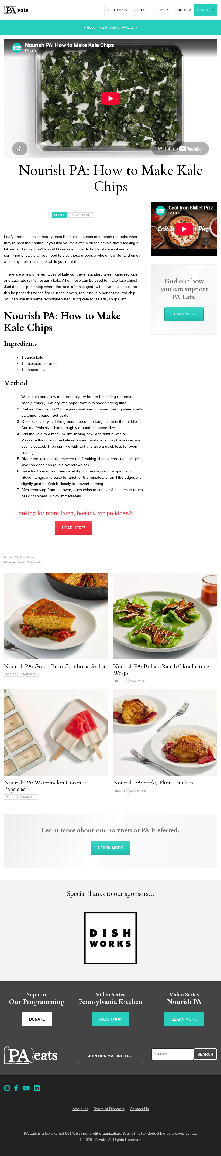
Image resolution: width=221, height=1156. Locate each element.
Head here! (73, 528)
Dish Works (34, 562)
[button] (127, 10)
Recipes (159, 10)
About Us (80, 1109)
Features (116, 10)
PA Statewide (81, 215)
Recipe (59, 215)
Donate (203, 10)
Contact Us (139, 1109)
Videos (140, 10)
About (181, 10)
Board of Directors (109, 1109)
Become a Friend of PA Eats (110, 27)
